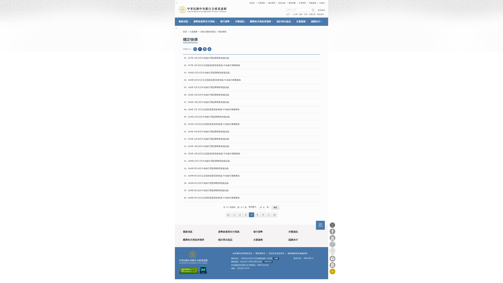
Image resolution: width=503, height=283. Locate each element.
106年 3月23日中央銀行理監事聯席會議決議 (208, 102)
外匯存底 (312, 14)
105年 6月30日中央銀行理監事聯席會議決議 (208, 139)
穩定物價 (222, 32)
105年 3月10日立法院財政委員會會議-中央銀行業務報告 (214, 154)
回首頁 (252, 3)
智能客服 (312, 3)
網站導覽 (271, 3)
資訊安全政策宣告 (276, 253)
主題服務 (301, 21)
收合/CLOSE (332, 271)
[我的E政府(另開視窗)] (203, 272)
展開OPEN (320, 225)
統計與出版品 (284, 21)
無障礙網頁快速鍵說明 (297, 253)
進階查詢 (321, 10)
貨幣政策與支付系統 (204, 21)
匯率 (301, 14)
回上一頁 (209, 49)
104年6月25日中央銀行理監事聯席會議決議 (208, 183)
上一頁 (234, 214)
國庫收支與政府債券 (260, 21)
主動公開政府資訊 (208, 32)
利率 (306, 14)
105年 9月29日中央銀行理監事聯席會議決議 (208, 132)
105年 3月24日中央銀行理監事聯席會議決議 (208, 146)
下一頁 (268, 214)
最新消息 (183, 21)
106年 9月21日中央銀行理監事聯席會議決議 (208, 87)
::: (176, 2)
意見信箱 (281, 3)
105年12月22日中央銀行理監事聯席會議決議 (209, 117)
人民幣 (295, 14)
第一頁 (228, 214)
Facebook (332, 231)
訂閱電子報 (332, 265)
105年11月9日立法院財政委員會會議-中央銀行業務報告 (214, 124)
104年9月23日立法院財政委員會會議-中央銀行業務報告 (214, 176)
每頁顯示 (252, 207)
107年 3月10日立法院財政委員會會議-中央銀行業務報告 (214, 65)
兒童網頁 (261, 3)
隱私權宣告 (260, 253)
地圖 (276, 258)
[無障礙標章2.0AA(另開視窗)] (188, 272)
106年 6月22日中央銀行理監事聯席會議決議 (208, 95)
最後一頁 (274, 214)
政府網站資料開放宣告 (242, 253)
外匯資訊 (240, 21)
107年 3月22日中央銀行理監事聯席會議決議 (208, 58)
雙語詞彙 (292, 3)
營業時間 (268, 262)
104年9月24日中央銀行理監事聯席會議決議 (208, 168)
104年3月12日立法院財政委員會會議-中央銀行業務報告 (214, 198)
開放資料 (320, 14)
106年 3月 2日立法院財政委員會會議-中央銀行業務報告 (214, 109)
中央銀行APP (332, 251)
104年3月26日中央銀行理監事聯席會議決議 (208, 190)
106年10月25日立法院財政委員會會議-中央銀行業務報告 (214, 80)
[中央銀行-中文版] (203, 9)
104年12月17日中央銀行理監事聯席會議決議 (209, 161)
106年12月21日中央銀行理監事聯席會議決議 (209, 73)
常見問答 (302, 3)
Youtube (332, 238)
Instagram (332, 244)
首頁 (185, 32)
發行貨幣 (225, 21)
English (322, 3)
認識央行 (316, 21)
